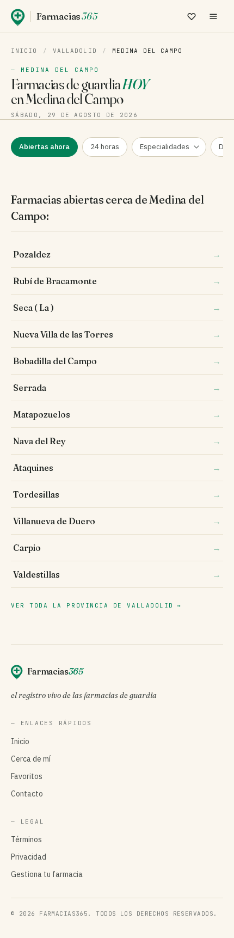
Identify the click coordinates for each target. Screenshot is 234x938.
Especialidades (164, 146)
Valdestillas (117, 574)
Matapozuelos (117, 414)
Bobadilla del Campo (117, 360)
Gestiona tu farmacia (47, 874)
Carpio (117, 547)
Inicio (24, 50)
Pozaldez (117, 254)
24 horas (104, 146)
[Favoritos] (191, 16)
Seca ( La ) (117, 307)
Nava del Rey (117, 441)
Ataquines (117, 467)
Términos (26, 839)
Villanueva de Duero (117, 521)
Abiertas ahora (44, 146)
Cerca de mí (31, 759)
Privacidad (28, 857)
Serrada (117, 387)
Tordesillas (117, 494)
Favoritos (26, 776)
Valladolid (75, 50)
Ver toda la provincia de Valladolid (96, 605)
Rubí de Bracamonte (117, 280)
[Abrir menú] (213, 16)
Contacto (27, 794)
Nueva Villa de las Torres (117, 334)
